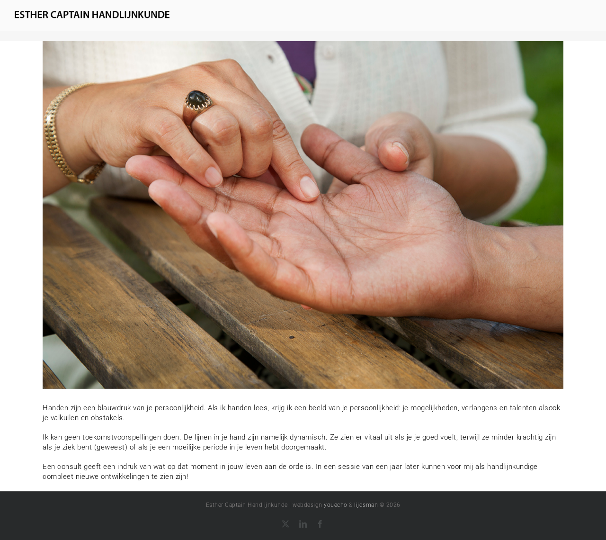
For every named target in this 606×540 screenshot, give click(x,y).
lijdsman (366, 505)
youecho (336, 505)
